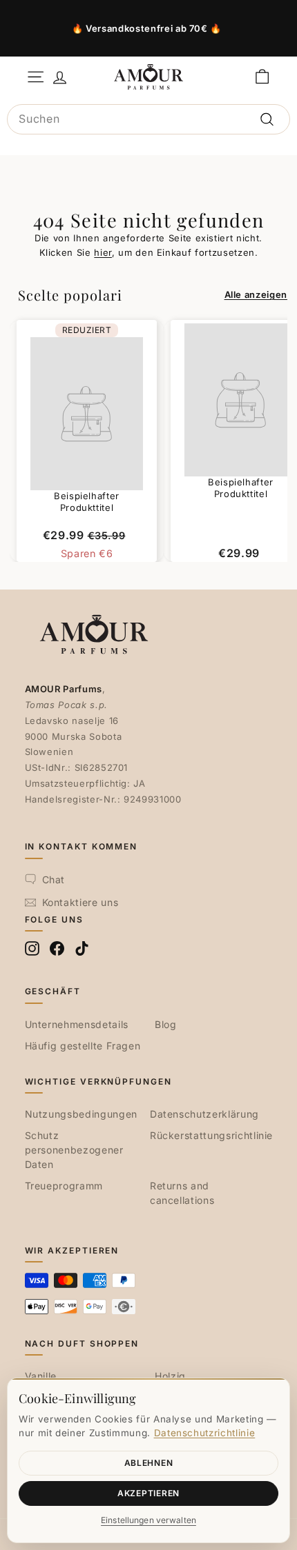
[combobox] (148, 119)
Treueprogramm (64, 1185)
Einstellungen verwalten (148, 1520)
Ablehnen (148, 1463)
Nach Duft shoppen (82, 1343)
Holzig (170, 1376)
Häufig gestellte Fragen (83, 1045)
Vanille (41, 1376)
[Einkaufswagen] (262, 77)
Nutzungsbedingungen (81, 1114)
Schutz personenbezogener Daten (74, 1149)
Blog (166, 1024)
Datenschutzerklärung (204, 1114)
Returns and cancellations (182, 1193)
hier (103, 252)
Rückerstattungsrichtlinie (211, 1135)
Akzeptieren (148, 1493)
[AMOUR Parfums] (148, 76)
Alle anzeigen (255, 294)
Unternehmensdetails (76, 1024)
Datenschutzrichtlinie (205, 1432)
